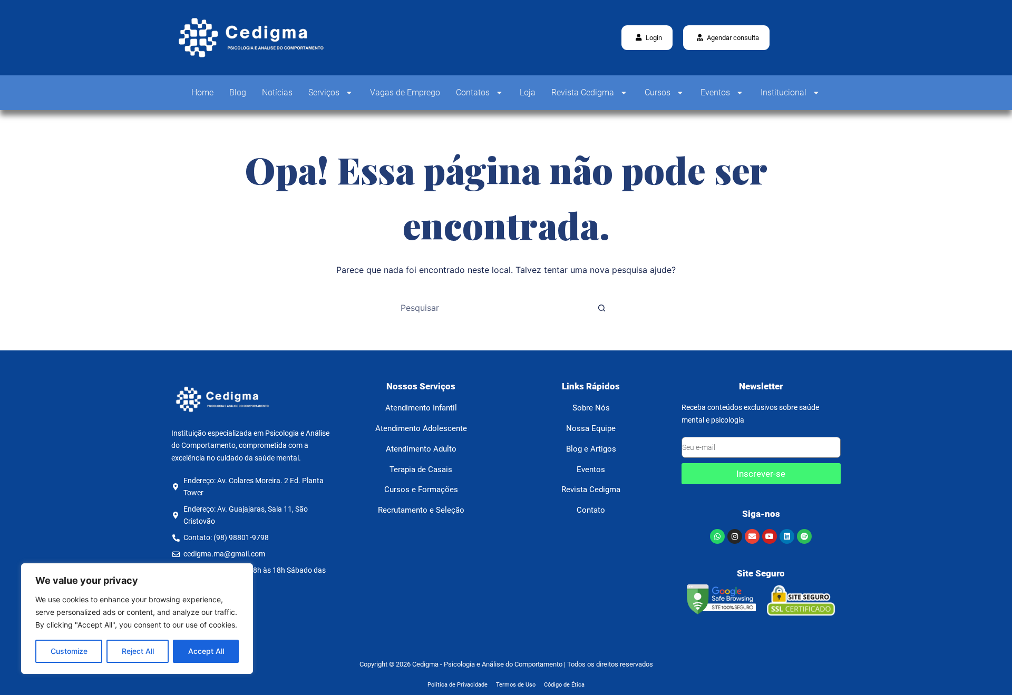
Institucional (783, 92)
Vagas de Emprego (405, 92)
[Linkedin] (787, 536)
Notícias (277, 92)
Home (202, 92)
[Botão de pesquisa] (601, 308)
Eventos (715, 92)
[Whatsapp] (717, 536)
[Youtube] (769, 536)
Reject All (138, 651)
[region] (137, 618)
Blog (237, 92)
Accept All (206, 651)
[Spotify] (804, 536)
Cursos (657, 92)
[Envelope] (752, 536)
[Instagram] (734, 536)
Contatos (473, 92)
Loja (528, 92)
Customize (69, 651)
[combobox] (496, 307)
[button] (726, 37)
